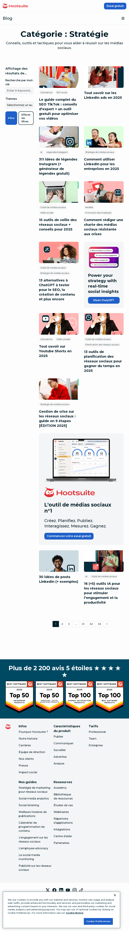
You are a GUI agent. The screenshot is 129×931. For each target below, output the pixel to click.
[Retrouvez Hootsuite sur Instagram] (75, 890)
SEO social (61, 92)
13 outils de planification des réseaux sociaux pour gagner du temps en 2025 (103, 361)
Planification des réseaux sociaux (102, 344)
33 (99, 623)
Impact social (28, 772)
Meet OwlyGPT (103, 300)
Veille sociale (46, 212)
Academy (60, 787)
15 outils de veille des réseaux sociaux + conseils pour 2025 (58, 224)
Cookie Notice (74, 912)
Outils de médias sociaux (53, 207)
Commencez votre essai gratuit (69, 536)
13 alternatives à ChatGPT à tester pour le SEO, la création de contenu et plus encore (57, 289)
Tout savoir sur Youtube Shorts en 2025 (55, 351)
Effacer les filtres (26, 118)
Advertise (60, 756)
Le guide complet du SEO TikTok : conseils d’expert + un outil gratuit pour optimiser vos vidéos (58, 109)
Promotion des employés (98, 212)
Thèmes (11, 98)
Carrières (25, 745)
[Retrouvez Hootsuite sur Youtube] (68, 890)
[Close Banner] (115, 895)
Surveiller (60, 750)
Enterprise (96, 745)
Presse (23, 765)
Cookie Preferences (98, 921)
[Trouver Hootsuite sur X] (48, 890)
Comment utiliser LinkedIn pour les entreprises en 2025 (101, 164)
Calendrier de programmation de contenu (32, 826)
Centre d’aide (63, 836)
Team (93, 738)
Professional (97, 731)
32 (91, 623)
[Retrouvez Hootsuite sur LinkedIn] (61, 890)
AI (41, 152)
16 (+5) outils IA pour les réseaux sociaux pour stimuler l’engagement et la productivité (102, 593)
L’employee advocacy (33, 848)
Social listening (29, 805)
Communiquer (63, 743)
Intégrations (62, 829)
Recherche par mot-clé (19, 82)
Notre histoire (28, 738)
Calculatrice (46, 92)
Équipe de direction (32, 752)
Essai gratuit (115, 6)
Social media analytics (34, 798)
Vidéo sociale (63, 339)
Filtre (11, 118)
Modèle (89, 207)
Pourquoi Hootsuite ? (33, 731)
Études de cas (63, 805)
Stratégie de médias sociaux (99, 152)
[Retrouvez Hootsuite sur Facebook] (54, 890)
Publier (58, 736)
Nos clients (26, 758)
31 (83, 623)
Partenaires (61, 843)
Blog (7, 18)
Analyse (59, 763)
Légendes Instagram (57, 152)
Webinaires (61, 812)
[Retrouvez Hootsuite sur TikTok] (81, 890)
